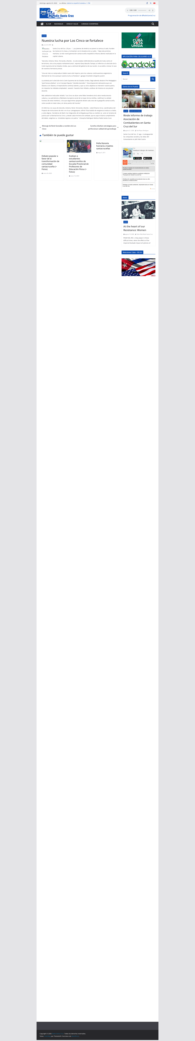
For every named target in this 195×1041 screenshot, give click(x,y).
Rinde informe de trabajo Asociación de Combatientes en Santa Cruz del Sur (137, 121)
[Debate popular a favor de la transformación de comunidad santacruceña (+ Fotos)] (52, 141)
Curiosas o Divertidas (89, 24)
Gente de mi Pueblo (135, 111)
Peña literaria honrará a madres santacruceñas (104, 146)
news (125, 222)
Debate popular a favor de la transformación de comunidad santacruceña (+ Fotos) (50, 163)
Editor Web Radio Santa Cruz (144, 234)
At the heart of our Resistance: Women (134, 228)
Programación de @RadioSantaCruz (141, 15)
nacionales (58, 24)
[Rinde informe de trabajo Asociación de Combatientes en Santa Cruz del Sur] (138, 99)
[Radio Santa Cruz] (42, 23)
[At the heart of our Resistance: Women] (138, 210)
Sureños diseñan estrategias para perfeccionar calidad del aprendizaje (102, 127)
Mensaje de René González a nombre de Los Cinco (59, 127)
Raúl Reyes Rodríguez (142, 130)
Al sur (48, 24)
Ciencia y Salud (72, 24)
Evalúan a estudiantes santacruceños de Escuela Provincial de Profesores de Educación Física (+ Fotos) (79, 164)
